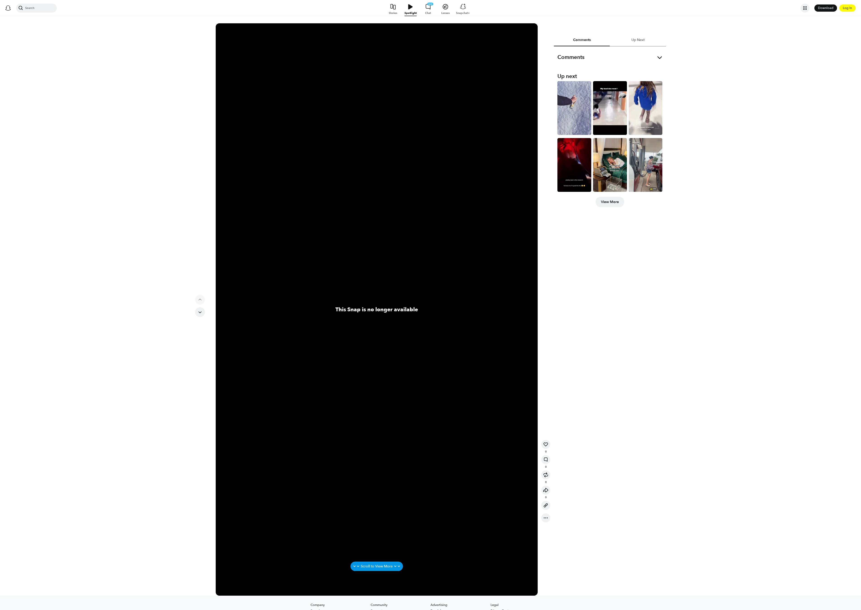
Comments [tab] (582, 39)
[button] (545, 444)
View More (610, 201)
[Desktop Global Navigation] (8, 8)
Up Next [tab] (638, 39)
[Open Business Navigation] (804, 8)
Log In (847, 8)
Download (825, 8)
